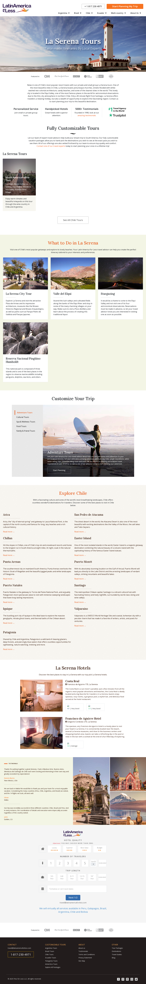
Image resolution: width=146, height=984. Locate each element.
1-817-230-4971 (21, 954)
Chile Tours (49, 954)
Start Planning (125, 6)
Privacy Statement (85, 958)
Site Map (81, 961)
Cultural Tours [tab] (22, 417)
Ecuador (101, 13)
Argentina (63, 13)
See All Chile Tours (73, 220)
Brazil (76, 13)
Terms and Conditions (86, 954)
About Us (134, 13)
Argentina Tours (51, 948)
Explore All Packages (52, 967)
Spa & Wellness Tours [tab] (25, 421)
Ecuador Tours (50, 958)
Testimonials (83, 951)
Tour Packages (117, 948)
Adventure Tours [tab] (24, 412)
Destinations (116, 951)
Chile (88, 13)
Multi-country (117, 13)
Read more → (9, 531)
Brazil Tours (49, 951)
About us (81, 948)
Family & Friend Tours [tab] (25, 431)
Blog (113, 958)
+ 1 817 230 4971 (93, 6)
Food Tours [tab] (21, 426)
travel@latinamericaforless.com (73, 902)
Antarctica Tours (51, 964)
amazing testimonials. (87, 115)
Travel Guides (117, 954)
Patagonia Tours (51, 961)
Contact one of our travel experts (51, 146)
